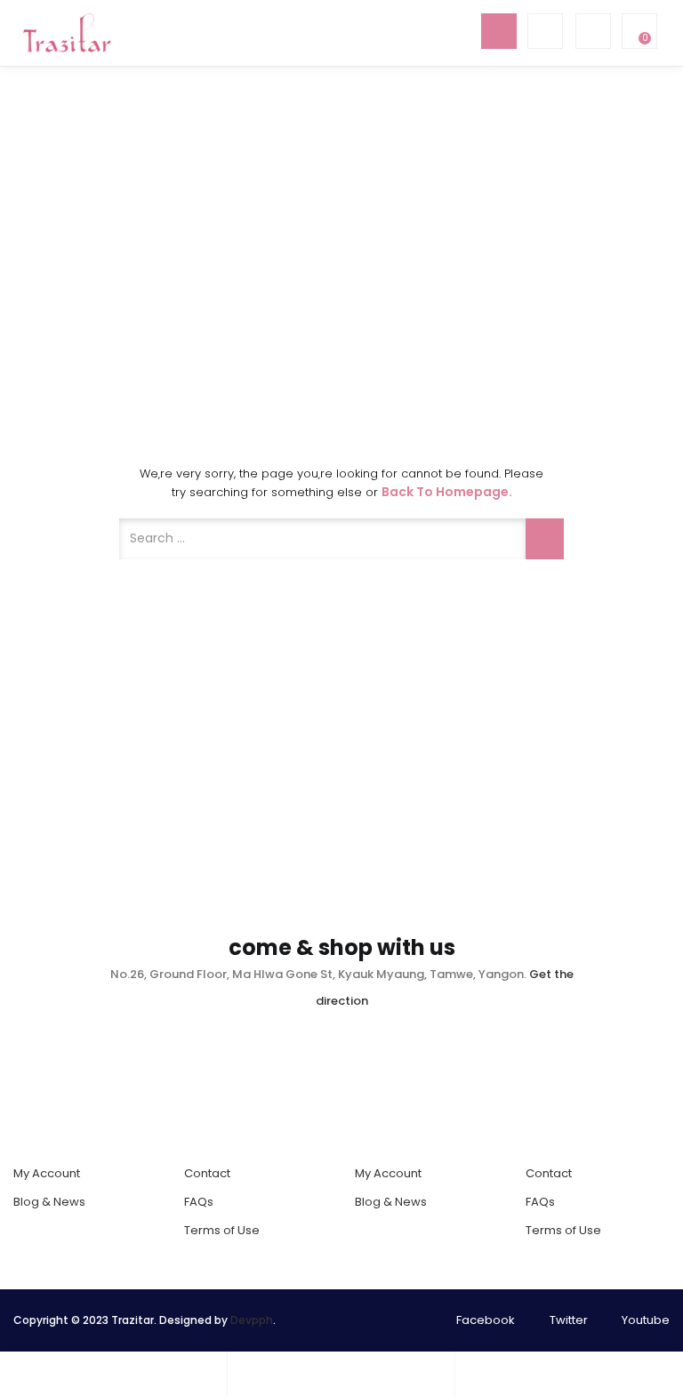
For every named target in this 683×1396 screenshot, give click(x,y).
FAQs (198, 1201)
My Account (46, 1173)
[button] (637, 31)
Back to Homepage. (447, 492)
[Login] (341, 1374)
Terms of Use (222, 1230)
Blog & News (49, 1201)
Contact (207, 1173)
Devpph (251, 1320)
